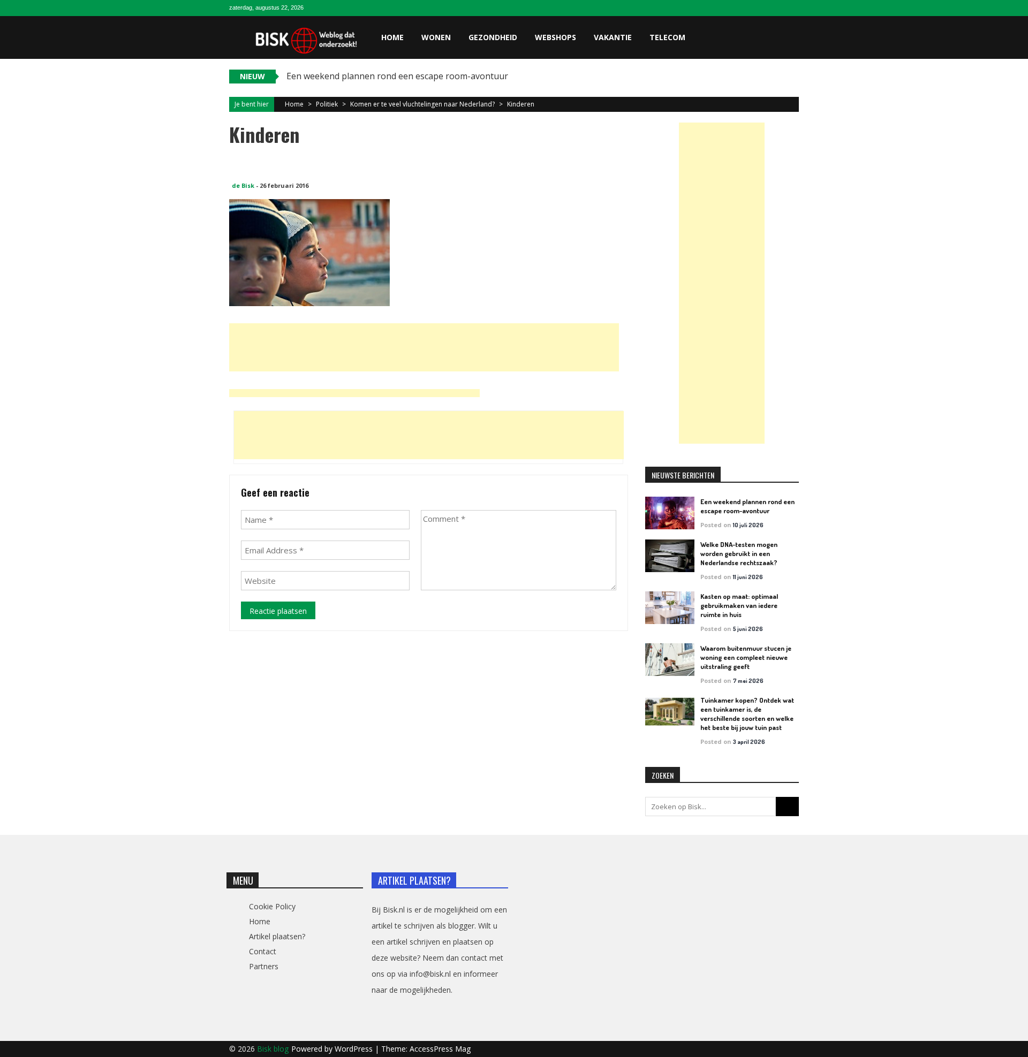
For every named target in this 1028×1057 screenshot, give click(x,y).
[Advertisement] (424, 347)
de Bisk (243, 185)
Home (392, 37)
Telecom (667, 37)
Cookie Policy (272, 906)
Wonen (436, 37)
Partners (263, 966)
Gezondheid (492, 37)
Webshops (555, 37)
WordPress (355, 1049)
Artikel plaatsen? (277, 936)
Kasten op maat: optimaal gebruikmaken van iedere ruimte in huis (739, 605)
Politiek (327, 104)
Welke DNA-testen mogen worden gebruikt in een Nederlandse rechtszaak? (738, 553)
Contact (262, 951)
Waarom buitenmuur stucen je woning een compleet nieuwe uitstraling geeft (745, 657)
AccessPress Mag (440, 1049)
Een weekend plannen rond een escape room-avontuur (747, 506)
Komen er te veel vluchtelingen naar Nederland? (422, 104)
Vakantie (613, 37)
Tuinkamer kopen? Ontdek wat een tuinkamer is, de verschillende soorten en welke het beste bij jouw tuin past (747, 714)
